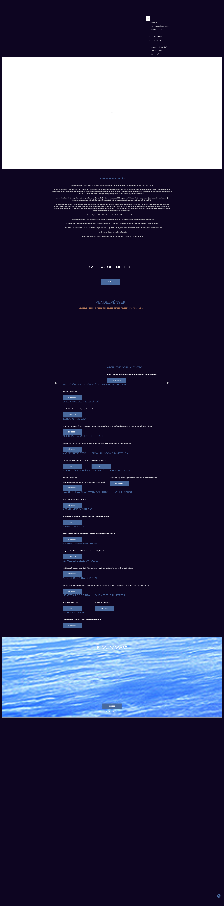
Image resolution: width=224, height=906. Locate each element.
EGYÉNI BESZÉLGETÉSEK (160, 26)
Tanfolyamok (158, 36)
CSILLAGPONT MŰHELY (159, 47)
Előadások (157, 40)
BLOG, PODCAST (156, 50)
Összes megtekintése (112, 707)
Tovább (110, 282)
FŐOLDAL (154, 22)
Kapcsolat (155, 54)
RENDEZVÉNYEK (156, 29)
